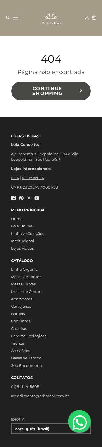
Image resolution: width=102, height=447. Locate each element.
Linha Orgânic (24, 269)
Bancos (18, 313)
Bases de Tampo (26, 358)
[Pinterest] (21, 198)
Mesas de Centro (26, 291)
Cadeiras (19, 328)
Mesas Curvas (23, 284)
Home (17, 218)
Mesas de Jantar (26, 276)
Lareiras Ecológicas (28, 336)
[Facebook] (13, 198)
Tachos (17, 343)
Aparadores (21, 299)
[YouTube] (36, 198)
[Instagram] (29, 198)
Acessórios (20, 350)
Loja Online (22, 226)
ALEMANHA (33, 177)
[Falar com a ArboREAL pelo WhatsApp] (79, 421)
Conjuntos (20, 321)
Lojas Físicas (22, 248)
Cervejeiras (21, 306)
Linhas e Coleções (27, 233)
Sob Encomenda (26, 365)
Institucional (22, 241)
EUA (15, 177)
